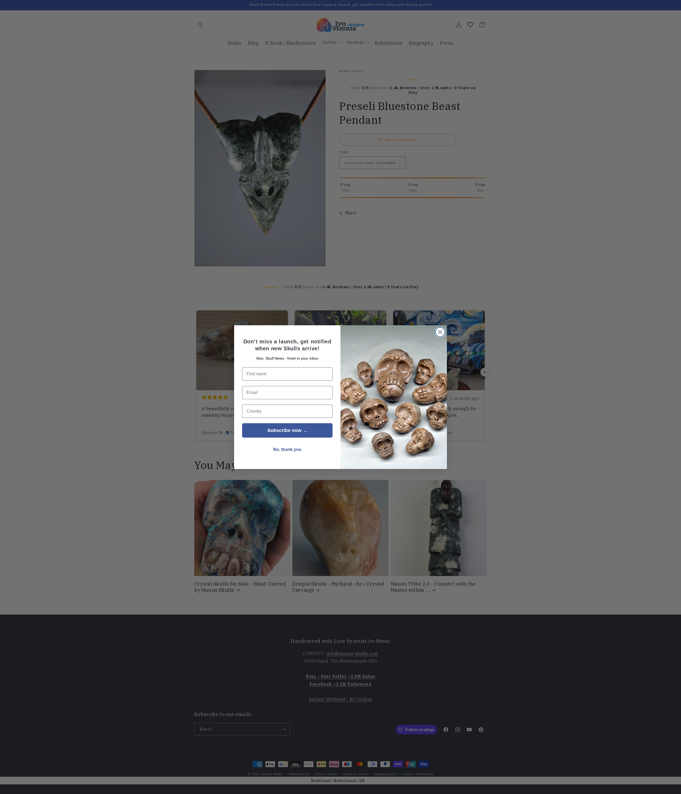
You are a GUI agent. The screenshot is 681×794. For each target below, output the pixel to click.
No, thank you (287, 449)
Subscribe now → (287, 430)
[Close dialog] (440, 332)
